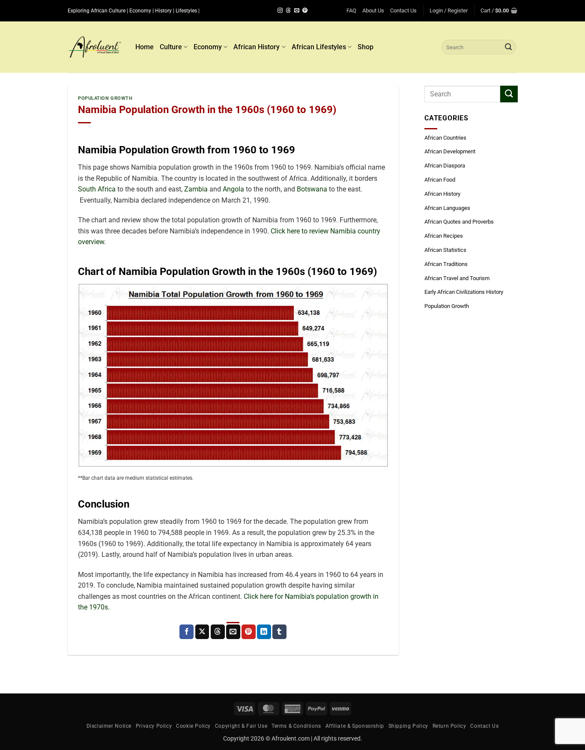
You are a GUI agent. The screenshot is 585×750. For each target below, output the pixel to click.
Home (144, 47)
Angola (233, 189)
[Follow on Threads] (288, 11)
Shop (365, 47)
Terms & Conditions (296, 726)
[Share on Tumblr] (279, 632)
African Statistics (445, 250)
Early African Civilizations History (463, 292)
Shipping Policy (408, 726)
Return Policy (449, 726)
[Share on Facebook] (186, 632)
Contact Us (403, 10)
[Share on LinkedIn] (264, 632)
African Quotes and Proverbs (459, 221)
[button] (449, 10)
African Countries (445, 137)
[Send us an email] (296, 11)
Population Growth (105, 98)
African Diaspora (444, 165)
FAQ (351, 10)
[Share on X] (202, 632)
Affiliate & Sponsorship (354, 726)
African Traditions (446, 264)
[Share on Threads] (218, 632)
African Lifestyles (319, 47)
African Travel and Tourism (456, 278)
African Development (449, 151)
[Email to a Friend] (233, 632)
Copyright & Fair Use (241, 726)
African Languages (447, 208)
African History (256, 47)
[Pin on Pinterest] (249, 632)
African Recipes (443, 236)
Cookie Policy (193, 726)
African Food (439, 179)
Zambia (196, 189)
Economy (208, 47)
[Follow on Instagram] (280, 11)
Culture (171, 47)
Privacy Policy (154, 726)
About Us (373, 10)
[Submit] (508, 47)
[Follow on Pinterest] (304, 11)
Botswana (312, 189)
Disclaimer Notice (109, 726)
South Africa (97, 189)
